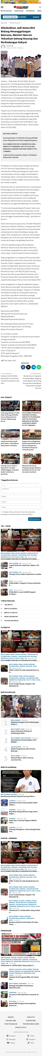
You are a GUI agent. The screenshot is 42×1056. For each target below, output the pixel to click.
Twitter (32, 1036)
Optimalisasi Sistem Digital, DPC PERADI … (24, 741)
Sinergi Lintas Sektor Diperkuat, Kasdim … (25, 575)
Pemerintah (5, 557)
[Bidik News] (21, 7)
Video (11, 920)
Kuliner (11, 973)
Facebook (12, 1036)
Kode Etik (31, 1017)
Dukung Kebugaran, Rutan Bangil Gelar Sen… (24, 830)
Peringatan (21, 680)
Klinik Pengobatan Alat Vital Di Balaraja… (23, 750)
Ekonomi (22, 901)
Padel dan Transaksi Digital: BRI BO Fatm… (23, 821)
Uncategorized (26, 738)
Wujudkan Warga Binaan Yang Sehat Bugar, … (23, 813)
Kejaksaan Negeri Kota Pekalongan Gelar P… (25, 723)
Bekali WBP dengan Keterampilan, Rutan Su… (22, 1004)
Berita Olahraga (10, 609)
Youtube (12, 1043)
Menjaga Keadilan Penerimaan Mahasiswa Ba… (21, 987)
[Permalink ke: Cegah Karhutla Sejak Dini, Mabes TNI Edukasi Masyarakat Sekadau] (10, 434)
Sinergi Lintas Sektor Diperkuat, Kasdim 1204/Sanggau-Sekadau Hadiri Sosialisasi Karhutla (10, 470)
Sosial (21, 557)
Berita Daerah (5, 553)
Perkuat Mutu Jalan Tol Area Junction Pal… (22, 759)
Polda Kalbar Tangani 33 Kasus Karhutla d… (24, 584)
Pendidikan (12, 906)
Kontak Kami (31, 1021)
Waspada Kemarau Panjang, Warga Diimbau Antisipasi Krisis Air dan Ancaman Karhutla (31, 469)
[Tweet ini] (28, 367)
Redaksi (11, 1017)
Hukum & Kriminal (21, 553)
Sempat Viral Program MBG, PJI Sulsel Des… (23, 978)
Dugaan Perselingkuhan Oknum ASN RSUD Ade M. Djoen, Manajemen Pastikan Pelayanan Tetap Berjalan (31, 445)
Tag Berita (8, 605)
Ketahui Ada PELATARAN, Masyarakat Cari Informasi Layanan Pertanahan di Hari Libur (10, 378)
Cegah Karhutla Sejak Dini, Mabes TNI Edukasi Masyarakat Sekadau (10, 443)
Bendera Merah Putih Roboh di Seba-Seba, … (24, 923)
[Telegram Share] (33, 367)
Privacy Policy (20, 1027)
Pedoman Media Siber (31, 1024)
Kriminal (14, 555)
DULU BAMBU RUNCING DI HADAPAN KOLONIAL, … (20, 559)
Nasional (34, 555)
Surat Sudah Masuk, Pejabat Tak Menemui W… (22, 685)
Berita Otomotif (11, 613)
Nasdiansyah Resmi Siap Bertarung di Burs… (18, 796)
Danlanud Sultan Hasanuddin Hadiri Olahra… (23, 804)
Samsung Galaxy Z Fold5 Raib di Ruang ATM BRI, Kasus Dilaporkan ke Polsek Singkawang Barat (10, 417)
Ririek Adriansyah (11, 617)
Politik (12, 557)
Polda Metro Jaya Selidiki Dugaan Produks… (22, 593)
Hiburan (28, 901)
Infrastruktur (32, 553)
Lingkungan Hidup (24, 555)
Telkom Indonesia (11, 621)
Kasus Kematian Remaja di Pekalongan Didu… (21, 732)
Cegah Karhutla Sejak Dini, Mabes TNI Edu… (24, 566)
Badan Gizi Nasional (15, 969)
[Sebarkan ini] (23, 367)
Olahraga (14, 794)
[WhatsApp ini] (39, 367)
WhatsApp (12, 1039)
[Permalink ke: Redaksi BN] (3, 47)
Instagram (32, 1039)
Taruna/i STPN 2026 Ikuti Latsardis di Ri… (23, 996)
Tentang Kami (10, 1021)
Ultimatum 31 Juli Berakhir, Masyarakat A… (24, 911)
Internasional (6, 555)
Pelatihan (12, 1001)
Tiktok (32, 1043)
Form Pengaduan (10, 1024)
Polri (17, 557)
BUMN (12, 553)
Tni (25, 557)
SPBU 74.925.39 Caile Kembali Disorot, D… (24, 671)
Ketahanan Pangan (27, 971)
